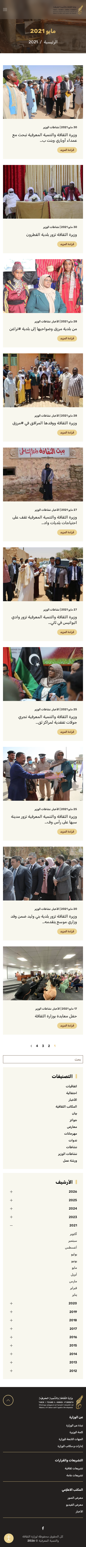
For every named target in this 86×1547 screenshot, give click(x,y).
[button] (5, 9)
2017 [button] (73, 1329)
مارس (73, 1281)
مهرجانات (70, 1133)
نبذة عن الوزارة (74, 1425)
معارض (72, 1127)
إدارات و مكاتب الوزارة (70, 1446)
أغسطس (71, 1247)
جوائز (73, 1120)
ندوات (73, 1140)
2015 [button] (73, 1345)
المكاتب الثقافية (66, 1106)
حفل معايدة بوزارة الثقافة (56, 1016)
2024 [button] (73, 1208)
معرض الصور (75, 1498)
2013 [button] (73, 1362)
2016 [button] (73, 1337)
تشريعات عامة (74, 1475)
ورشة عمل (70, 1160)
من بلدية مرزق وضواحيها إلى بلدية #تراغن (43, 328)
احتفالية (71, 1093)
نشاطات (71, 1147)
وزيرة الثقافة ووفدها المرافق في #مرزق (44, 423)
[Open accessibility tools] (9, 1538)
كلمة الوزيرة (76, 1432)
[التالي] (31, 1046)
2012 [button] (73, 1371)
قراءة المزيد (67, 150)
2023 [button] (73, 1217)
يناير (74, 1295)
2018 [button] (73, 1320)
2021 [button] (73, 1225)
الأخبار (55, 321)
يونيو (74, 1261)
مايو (74, 1268)
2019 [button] (73, 1312)
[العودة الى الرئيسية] (68, 9)
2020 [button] (73, 1303)
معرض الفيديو (74, 1504)
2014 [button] (73, 1354)
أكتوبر (73, 1234)
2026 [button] (73, 1191)
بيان (74, 1113)
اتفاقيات (71, 1086)
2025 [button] (73, 1200)
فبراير (73, 1288)
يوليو (74, 1254)
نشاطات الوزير (51, 127)
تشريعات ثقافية (74, 1468)
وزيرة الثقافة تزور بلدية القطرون (51, 234)
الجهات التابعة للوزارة (71, 1439)
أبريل (74, 1274)
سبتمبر (72, 1241)
